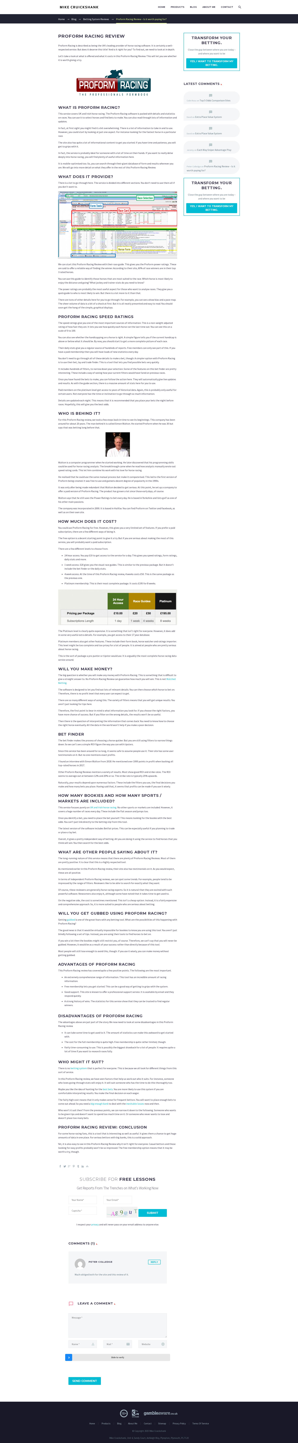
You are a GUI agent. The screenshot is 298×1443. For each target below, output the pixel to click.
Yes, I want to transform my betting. (211, 63)
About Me (208, 7)
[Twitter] (64, 1166)
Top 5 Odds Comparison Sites (215, 100)
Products (177, 7)
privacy (95, 1224)
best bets (108, 1089)
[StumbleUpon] (87, 1166)
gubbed (71, 919)
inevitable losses (135, 1103)
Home (161, 7)
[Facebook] (60, 1166)
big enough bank (99, 1103)
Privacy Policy (179, 1423)
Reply (154, 1262)
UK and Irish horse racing (103, 807)
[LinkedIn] (82, 1166)
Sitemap (162, 1423)
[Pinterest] (73, 1166)
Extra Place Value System (208, 116)
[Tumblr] (78, 1166)
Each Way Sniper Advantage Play (214, 149)
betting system (78, 1068)
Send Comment (84, 1381)
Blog (193, 7)
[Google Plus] (69, 1166)
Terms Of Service (200, 1423)
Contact (227, 7)
